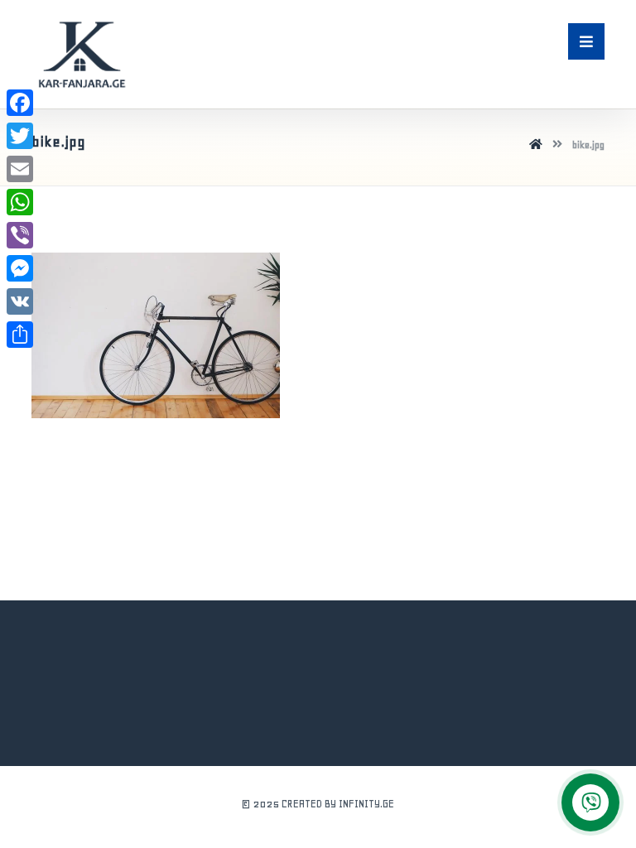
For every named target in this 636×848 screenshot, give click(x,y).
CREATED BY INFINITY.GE (338, 804)
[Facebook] (19, 102)
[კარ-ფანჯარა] (81, 54)
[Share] (19, 334)
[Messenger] (19, 268)
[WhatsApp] (19, 202)
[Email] (19, 169)
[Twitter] (19, 135)
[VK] (19, 301)
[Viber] (19, 235)
